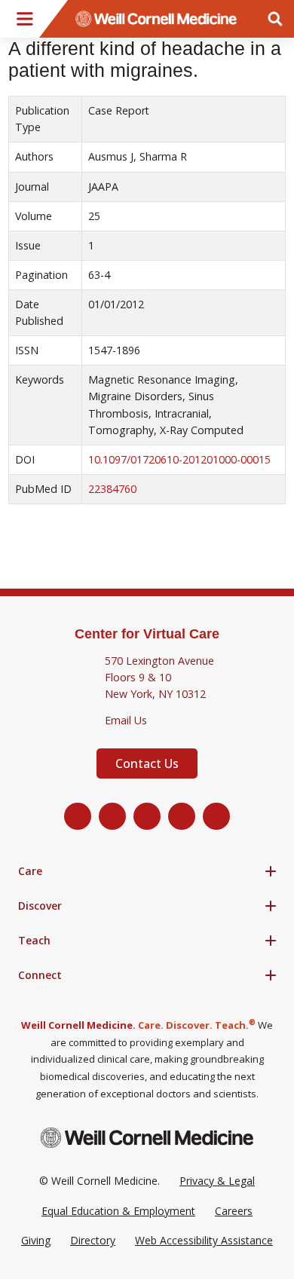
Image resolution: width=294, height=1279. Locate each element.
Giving (36, 1240)
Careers (234, 1211)
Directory (92, 1240)
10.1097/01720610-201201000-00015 (179, 459)
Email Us (126, 720)
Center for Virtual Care (147, 633)
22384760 (112, 489)
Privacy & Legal (217, 1180)
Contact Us (147, 763)
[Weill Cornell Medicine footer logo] (147, 1138)
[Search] (275, 19)
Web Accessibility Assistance (204, 1240)
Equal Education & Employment (118, 1211)
